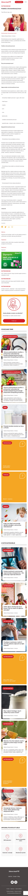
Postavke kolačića (17, 891)
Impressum (12, 888)
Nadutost (3, 247)
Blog (18, 876)
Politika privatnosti (10, 891)
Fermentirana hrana (12, 33)
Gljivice (3, 232)
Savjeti (15, 876)
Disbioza (6, 506)
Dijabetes (3, 239)
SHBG (5, 407)
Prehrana (6, 474)
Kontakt (8, 888)
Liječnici (10, 876)
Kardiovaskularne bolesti (10, 336)
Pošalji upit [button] (14, 320)
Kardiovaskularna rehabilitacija (12, 372)
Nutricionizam (5, 6)
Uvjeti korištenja (18, 888)
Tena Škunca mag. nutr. (6, 12)
